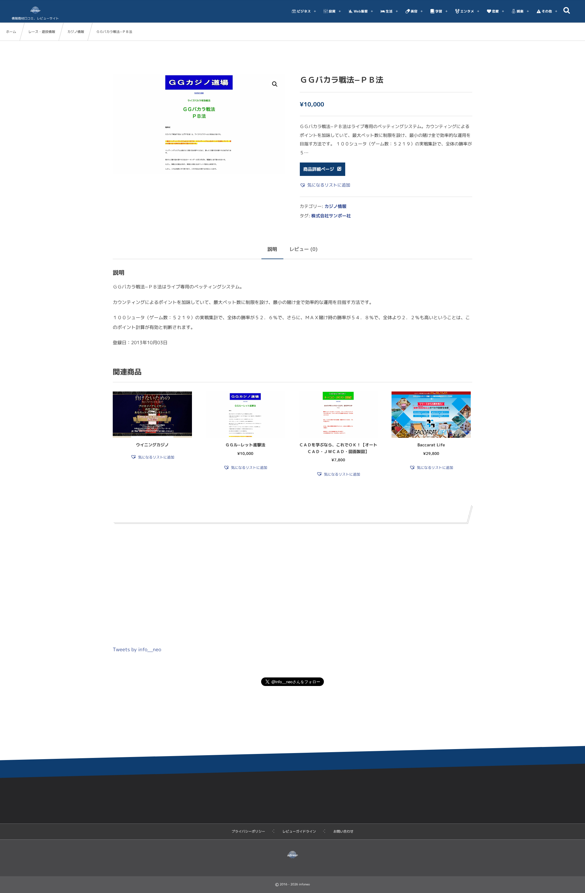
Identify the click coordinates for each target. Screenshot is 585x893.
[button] (274, 84)
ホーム (11, 31)
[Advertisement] (292, 580)
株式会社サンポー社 (331, 216)
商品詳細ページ (318, 169)
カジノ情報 (75, 31)
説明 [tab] (272, 249)
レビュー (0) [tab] (303, 249)
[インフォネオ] (35, 10)
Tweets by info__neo (137, 649)
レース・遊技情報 (41, 31)
